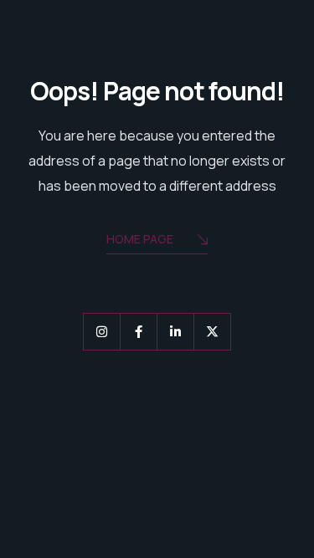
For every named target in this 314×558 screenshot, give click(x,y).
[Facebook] (139, 332)
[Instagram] (102, 332)
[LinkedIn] (175, 332)
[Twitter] (212, 332)
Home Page (139, 239)
